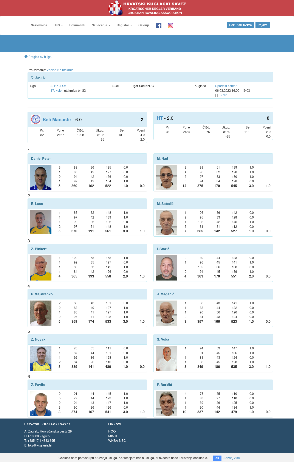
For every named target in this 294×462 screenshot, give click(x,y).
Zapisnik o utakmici (60, 69)
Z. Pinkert (38, 249)
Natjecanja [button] (100, 25)
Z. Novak (38, 339)
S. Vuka (163, 339)
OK (217, 458)
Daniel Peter (41, 158)
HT (160, 118)
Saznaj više (231, 457)
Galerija (144, 25)
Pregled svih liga (39, 56)
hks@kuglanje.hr (40, 445)
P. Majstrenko (42, 294)
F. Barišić (164, 384)
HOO (112, 431)
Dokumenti (77, 25)
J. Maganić (165, 294)
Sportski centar (226, 85)
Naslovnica (39, 25)
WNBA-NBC (117, 440)
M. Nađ (162, 158)
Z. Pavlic (38, 384)
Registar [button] (123, 25)
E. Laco (37, 203)
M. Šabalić (165, 203)
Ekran (223, 95)
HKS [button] (57, 25)
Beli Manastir (57, 119)
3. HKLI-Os (59, 85)
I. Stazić (163, 249)
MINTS (113, 436)
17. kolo (56, 90)
